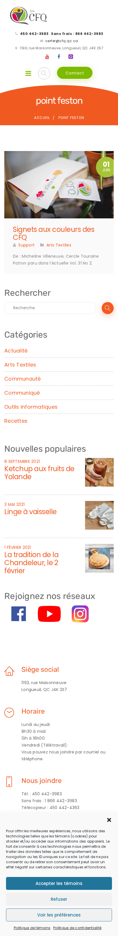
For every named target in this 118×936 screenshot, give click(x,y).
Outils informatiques (31, 406)
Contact (75, 73)
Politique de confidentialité (77, 927)
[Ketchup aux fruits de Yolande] (99, 472)
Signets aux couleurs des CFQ (53, 233)
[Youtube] (47, 57)
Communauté (22, 378)
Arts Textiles (58, 245)
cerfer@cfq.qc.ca (61, 40)
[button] (109, 820)
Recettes (15, 420)
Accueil (42, 117)
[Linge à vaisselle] (99, 515)
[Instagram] (70, 57)
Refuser (59, 899)
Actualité (15, 350)
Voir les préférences (59, 915)
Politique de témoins (32, 927)
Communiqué (22, 392)
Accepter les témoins (59, 883)
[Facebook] (59, 57)
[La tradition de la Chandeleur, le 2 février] (99, 558)
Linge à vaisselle (30, 511)
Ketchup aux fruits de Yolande (39, 472)
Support (26, 245)
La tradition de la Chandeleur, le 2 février (31, 562)
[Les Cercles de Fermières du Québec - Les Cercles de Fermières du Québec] (29, 16)
